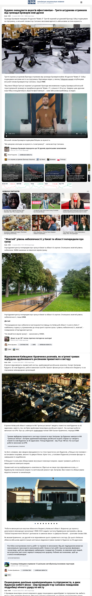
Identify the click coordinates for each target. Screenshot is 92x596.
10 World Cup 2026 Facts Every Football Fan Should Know (46, 211)
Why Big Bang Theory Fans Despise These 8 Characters (44, 232)
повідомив (38, 430)
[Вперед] (89, 173)
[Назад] (5, 501)
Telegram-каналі (66, 79)
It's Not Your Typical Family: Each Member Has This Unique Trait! (14, 211)
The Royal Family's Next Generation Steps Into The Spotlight (74, 232)
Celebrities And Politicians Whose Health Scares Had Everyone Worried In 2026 (75, 211)
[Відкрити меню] (81, 2)
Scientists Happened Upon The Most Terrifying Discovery (15, 232)
